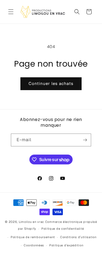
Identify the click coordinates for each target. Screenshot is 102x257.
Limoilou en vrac (31, 222)
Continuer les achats (51, 83)
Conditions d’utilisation (78, 237)
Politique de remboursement (33, 237)
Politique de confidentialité (62, 229)
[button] (11, 12)
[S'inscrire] (85, 140)
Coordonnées (34, 245)
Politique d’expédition (66, 245)
